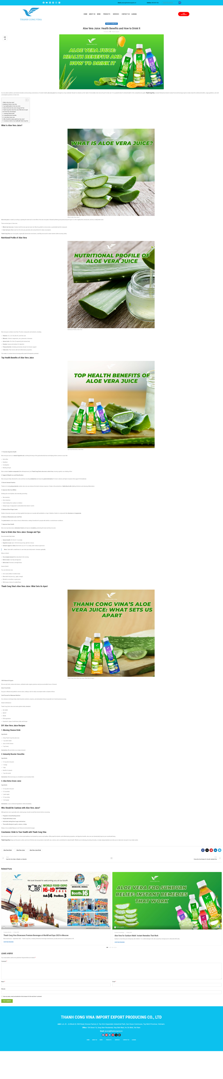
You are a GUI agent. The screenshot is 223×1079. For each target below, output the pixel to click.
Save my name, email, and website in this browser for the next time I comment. (22, 996)
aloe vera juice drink (35, 850)
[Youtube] (106, 1035)
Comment (4, 961)
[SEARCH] (180, 2)
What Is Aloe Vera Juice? (8, 102)
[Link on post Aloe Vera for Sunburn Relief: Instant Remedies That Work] (167, 900)
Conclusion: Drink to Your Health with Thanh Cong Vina (16, 121)
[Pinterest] (113, 1035)
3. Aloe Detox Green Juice (9, 117)
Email (114, 981)
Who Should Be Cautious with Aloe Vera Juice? (14, 119)
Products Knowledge (111, 23)
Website (3, 989)
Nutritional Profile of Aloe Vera (10, 104)
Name (3, 981)
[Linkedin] (109, 1035)
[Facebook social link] (203, 850)
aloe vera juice (21, 850)
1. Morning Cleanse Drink (8, 113)
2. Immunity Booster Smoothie (9, 115)
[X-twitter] (116, 1035)
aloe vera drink (8, 850)
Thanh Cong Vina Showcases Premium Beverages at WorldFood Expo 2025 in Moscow (35, 935)
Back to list (111, 858)
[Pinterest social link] (211, 850)
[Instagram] (119, 1035)
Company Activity (7, 932)
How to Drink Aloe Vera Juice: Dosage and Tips (13, 108)
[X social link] (207, 850)
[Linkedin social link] (215, 850)
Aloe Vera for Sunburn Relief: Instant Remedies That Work (136, 936)
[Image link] (31, 14)
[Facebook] (103, 1035)
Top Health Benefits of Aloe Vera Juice (11, 106)
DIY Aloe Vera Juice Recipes (9, 111)
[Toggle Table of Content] (26, 100)
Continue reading (8, 942)
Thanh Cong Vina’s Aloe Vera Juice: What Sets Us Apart (15, 109)
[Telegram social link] (219, 850)
